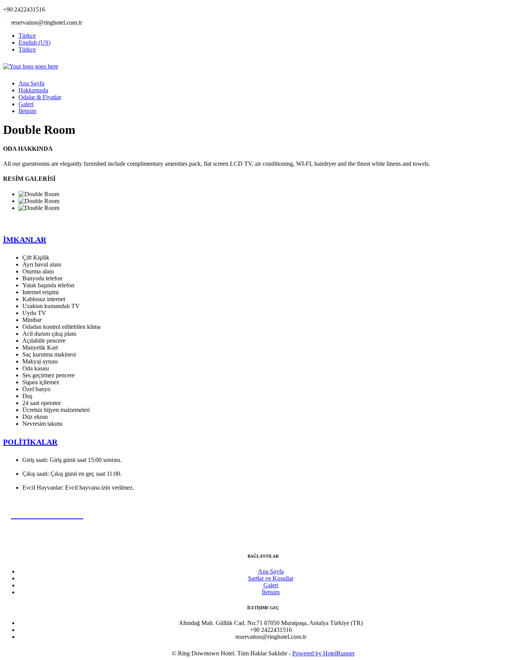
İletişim (27, 111)
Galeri (26, 104)
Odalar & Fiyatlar (39, 97)
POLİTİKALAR (30, 442)
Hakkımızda (33, 90)
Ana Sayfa (31, 83)
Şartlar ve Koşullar (270, 578)
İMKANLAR (24, 239)
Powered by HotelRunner (323, 653)
